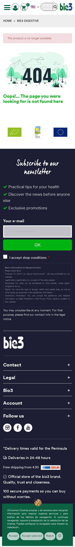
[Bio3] (66, 7)
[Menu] (7, 7)
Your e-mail (13, 220)
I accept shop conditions (27, 257)
